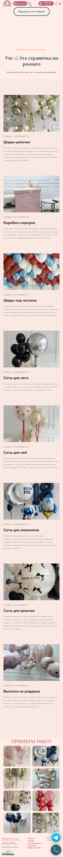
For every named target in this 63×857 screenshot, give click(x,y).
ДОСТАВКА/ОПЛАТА (34, 843)
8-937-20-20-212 (48, 3)
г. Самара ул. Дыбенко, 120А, (8, 843)
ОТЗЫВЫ (31, 841)
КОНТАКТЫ (32, 846)
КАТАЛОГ (21, 3)
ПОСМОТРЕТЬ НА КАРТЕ (10, 847)
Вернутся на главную (31, 49)
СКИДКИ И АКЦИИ (34, 848)
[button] (41, 3)
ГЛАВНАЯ (31, 838)
